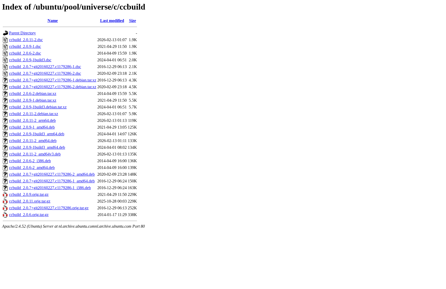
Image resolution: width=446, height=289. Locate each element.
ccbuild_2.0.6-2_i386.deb (30, 161)
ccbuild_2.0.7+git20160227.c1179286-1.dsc (45, 66)
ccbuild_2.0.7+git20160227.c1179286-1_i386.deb (50, 188)
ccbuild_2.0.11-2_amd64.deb (33, 140)
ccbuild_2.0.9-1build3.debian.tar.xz (38, 107)
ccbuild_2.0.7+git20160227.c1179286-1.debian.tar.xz (52, 80)
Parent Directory (22, 33)
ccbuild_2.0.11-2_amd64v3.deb (35, 154)
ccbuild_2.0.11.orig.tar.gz (29, 201)
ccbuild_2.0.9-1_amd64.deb (32, 127)
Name (52, 20)
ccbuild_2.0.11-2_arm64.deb (32, 120)
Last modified (112, 20)
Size (132, 20)
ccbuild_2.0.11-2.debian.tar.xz (33, 114)
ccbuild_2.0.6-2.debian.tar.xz (32, 93)
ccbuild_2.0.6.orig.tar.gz (29, 214)
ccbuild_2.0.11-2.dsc (26, 40)
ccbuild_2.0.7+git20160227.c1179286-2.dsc (45, 73)
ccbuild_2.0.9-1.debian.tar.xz (32, 100)
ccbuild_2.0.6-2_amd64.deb (32, 167)
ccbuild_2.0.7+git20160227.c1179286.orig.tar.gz (49, 208)
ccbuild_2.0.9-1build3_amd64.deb (37, 147)
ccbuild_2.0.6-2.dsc (25, 53)
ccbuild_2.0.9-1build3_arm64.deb (36, 134)
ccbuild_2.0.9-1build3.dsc (30, 60)
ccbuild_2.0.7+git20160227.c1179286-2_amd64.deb (52, 174)
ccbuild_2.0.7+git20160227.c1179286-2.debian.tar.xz (52, 87)
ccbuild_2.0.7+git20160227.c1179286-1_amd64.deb (52, 181)
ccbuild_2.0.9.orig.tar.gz (29, 194)
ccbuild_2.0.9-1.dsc (25, 46)
